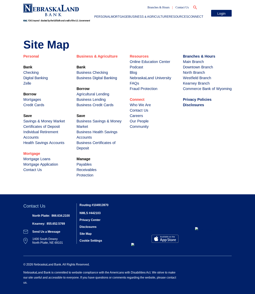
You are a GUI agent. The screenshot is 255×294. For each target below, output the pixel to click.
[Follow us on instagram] (227, 246)
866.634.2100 (61, 215)
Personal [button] (102, 16)
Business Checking (92, 72)
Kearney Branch (196, 83)
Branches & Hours (158, 7)
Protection (85, 175)
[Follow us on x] (225, 246)
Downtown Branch (198, 67)
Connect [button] (195, 16)
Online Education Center (150, 62)
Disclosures (193, 105)
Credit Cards (189, 37)
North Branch (194, 72)
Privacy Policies (197, 99)
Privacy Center (90, 220)
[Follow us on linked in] (229, 246)
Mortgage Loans (36, 159)
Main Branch (193, 62)
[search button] (10, 27)
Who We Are (140, 105)
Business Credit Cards (95, 105)
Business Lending (91, 99)
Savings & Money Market (44, 121)
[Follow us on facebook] (224, 246)
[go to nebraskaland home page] (51, 10)
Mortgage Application (40, 164)
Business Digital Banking (97, 78)
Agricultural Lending (93, 94)
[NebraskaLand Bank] (213, 229)
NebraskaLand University (150, 78)
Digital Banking (35, 78)
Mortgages (32, 99)
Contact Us (182, 7)
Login (221, 13)
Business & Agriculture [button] (148, 16)
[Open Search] (195, 7)
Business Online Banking (199, 31)
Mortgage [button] (119, 16)
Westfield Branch (197, 78)
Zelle (27, 83)
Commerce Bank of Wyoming (207, 89)
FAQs (134, 83)
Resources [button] (178, 16)
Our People (139, 121)
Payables (84, 164)
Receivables (87, 170)
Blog (133, 72)
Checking (31, 72)
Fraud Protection (143, 89)
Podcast (136, 67)
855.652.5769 (56, 223)
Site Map (86, 233)
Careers (136, 116)
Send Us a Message (46, 231)
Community (139, 126)
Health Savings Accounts (43, 143)
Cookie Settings (91, 240)
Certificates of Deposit (41, 126)
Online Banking (191, 26)
